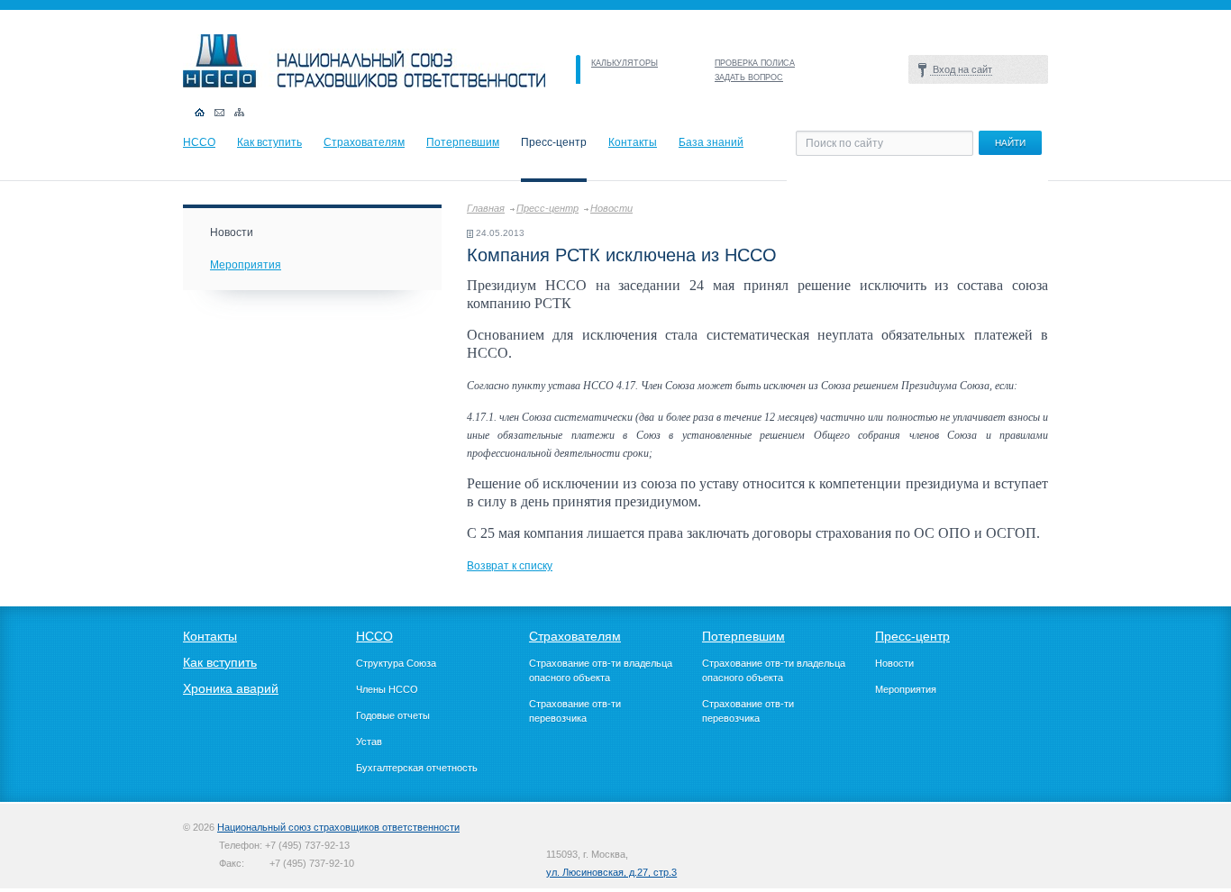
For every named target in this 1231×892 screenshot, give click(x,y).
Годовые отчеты (393, 715)
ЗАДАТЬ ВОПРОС (749, 77)
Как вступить (269, 142)
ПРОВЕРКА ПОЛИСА (755, 63)
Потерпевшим (462, 142)
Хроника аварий (230, 688)
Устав (369, 741)
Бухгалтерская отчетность (417, 767)
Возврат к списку (509, 566)
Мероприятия (245, 265)
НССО (199, 142)
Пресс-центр (547, 208)
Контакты (632, 142)
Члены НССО (387, 689)
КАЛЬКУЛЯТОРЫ (624, 63)
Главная (486, 208)
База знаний (711, 142)
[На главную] (364, 83)
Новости (611, 208)
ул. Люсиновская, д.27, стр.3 (611, 872)
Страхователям (364, 142)
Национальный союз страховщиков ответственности (338, 827)
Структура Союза (396, 663)
